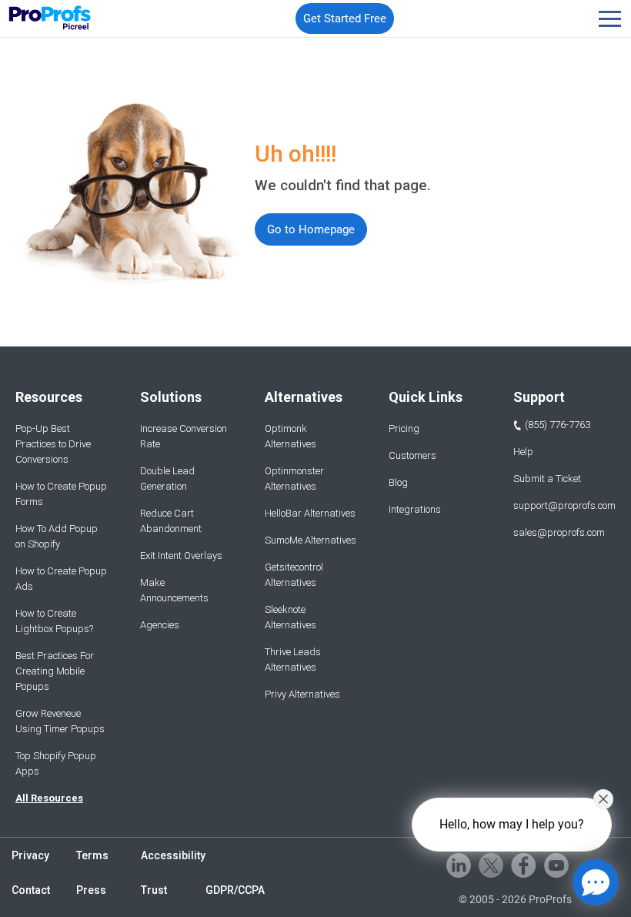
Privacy (30, 855)
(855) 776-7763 (557, 424)
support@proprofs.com (564, 505)
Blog (398, 482)
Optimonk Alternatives (290, 436)
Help (523, 451)
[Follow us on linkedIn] (458, 865)
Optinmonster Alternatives (294, 478)
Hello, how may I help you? (511, 824)
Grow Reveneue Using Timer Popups (60, 721)
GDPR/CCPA (235, 890)
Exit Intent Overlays (181, 555)
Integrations (415, 509)
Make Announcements (174, 590)
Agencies (159, 625)
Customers (412, 455)
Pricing (404, 428)
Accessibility (173, 855)
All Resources (49, 798)
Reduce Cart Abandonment (171, 520)
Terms (92, 855)
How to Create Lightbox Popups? (54, 620)
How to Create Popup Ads (61, 578)
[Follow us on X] (491, 865)
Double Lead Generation (167, 478)
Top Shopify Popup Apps (55, 763)
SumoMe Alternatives (310, 540)
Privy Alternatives (302, 694)
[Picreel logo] (50, 18)
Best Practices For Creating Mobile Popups (54, 671)
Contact (31, 890)
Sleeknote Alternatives (290, 617)
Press (91, 890)
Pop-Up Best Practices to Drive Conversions (53, 444)
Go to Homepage (311, 229)
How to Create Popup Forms (61, 493)
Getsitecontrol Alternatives (294, 574)
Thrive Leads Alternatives (293, 659)
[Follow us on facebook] (523, 865)
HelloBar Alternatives (310, 513)
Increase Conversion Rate (183, 436)
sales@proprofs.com (559, 532)
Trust (154, 890)
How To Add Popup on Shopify (56, 536)
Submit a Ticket (547, 478)
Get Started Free (344, 18)
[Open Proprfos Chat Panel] (596, 882)
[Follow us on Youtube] (556, 865)
